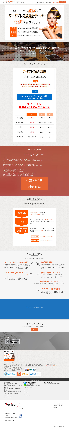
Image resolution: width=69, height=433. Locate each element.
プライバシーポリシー (48, 380)
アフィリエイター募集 (58, 404)
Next (66, 51)
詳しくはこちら (34, 53)
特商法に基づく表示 (34, 380)
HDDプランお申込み (35, 214)
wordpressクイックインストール (46, 236)
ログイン (20, 380)
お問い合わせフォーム (9, 420)
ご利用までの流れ (56, 2)
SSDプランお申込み (35, 212)
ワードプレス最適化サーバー (11, 1)
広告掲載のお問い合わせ (59, 405)
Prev (3, 51)
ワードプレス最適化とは (40, 2)
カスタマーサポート (49, 219)
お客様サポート (26, 380)
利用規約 (41, 380)
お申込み (63, 1)
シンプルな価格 (48, 2)
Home (33, 2)
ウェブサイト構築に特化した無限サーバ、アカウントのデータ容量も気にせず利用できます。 (13, 388)
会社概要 (56, 407)
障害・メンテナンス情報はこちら (51, 365)
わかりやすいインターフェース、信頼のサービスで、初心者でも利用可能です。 (13, 385)
